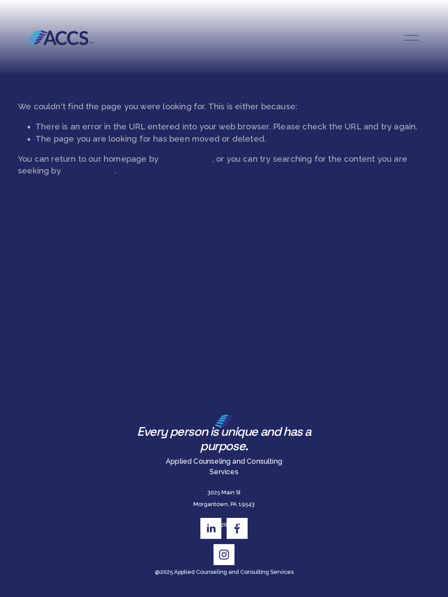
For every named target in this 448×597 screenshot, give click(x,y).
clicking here (186, 158)
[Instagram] (224, 554)
